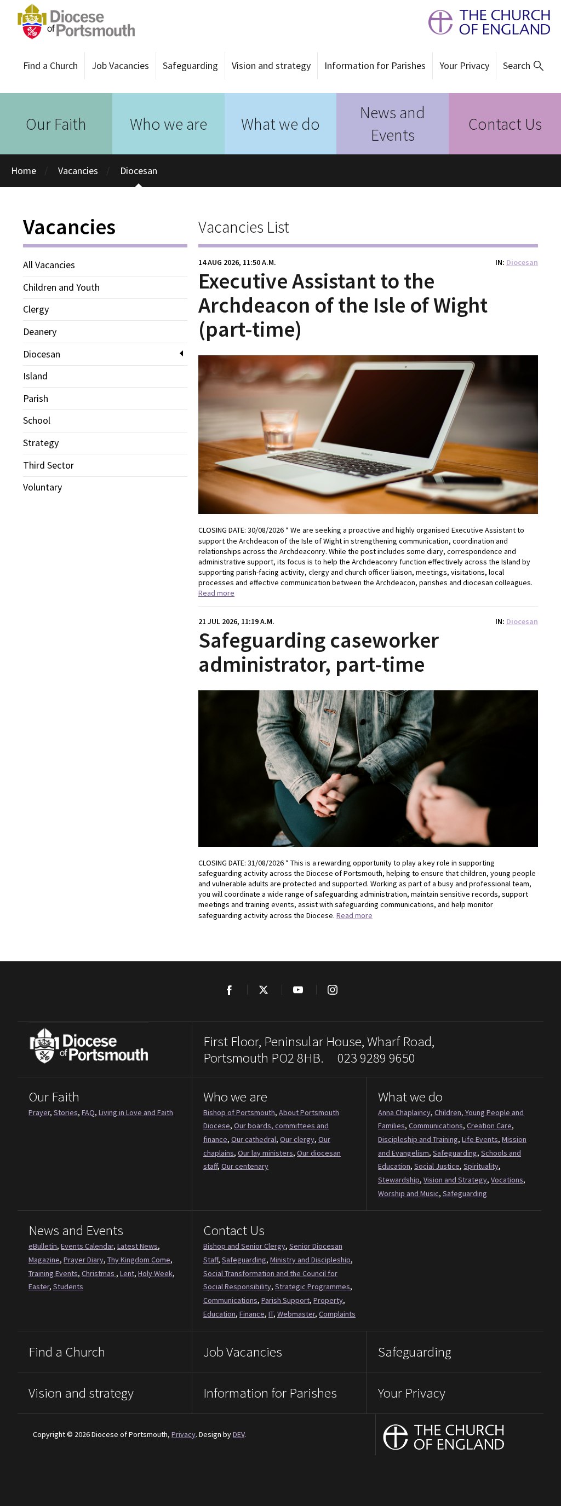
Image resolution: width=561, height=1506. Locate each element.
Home (23, 170)
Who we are (168, 123)
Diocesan (138, 170)
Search (516, 65)
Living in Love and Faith (136, 1112)
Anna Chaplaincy (404, 1112)
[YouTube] (298, 990)
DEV (238, 1434)
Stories (66, 1112)
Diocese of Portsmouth (73, 22)
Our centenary (244, 1166)
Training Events (53, 1273)
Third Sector (48, 465)
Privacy (183, 1434)
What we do (280, 123)
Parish (35, 398)
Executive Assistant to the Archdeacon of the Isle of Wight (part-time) (343, 305)
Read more (216, 593)
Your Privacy (464, 65)
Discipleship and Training (418, 1139)
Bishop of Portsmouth (239, 1112)
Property (328, 1300)
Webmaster (296, 1314)
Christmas (99, 1273)
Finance (252, 1314)
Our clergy (297, 1139)
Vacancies (78, 170)
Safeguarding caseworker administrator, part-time (318, 652)
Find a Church (50, 65)
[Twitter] (263, 990)
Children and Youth (61, 287)
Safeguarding (190, 65)
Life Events (480, 1139)
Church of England (444, 1438)
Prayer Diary (84, 1260)
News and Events (392, 123)
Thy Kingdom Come (138, 1260)
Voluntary (42, 487)
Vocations (507, 1180)
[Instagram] (332, 990)
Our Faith (56, 123)
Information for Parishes (375, 65)
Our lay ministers (265, 1153)
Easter (38, 1286)
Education (219, 1314)
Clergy (36, 309)
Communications (436, 1125)
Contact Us (505, 123)
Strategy (41, 443)
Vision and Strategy (455, 1180)
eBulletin (42, 1246)
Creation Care (489, 1125)
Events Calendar (87, 1246)
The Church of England (483, 22)
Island (35, 376)
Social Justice (437, 1166)
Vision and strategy (271, 65)
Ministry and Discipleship (310, 1260)
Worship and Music (408, 1193)
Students (68, 1286)
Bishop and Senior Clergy (244, 1246)
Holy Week (155, 1273)
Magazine (44, 1260)
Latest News (137, 1246)
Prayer (39, 1112)
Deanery (39, 332)
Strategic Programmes (312, 1286)
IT (270, 1314)
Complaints (337, 1314)
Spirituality (481, 1166)
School (36, 420)
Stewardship (399, 1180)
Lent (127, 1273)
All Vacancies (49, 265)
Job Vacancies (120, 65)
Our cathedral (253, 1139)
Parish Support (285, 1300)
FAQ (88, 1112)
